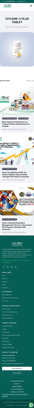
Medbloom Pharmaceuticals (10, 298)
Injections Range (7, 344)
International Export (7, 318)
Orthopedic (5, 338)
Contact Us (5, 287)
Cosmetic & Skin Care (8, 347)
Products (4, 281)
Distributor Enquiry (7, 315)
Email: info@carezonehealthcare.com (12, 363)
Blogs (3, 284)
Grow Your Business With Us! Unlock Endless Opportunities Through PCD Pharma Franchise (15, 174)
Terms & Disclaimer (22, 405)
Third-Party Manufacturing (9, 312)
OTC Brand (5, 301)
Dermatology (6, 332)
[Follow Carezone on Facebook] (3, 267)
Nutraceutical (6, 341)
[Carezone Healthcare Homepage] (7, 5)
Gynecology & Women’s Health (11, 335)
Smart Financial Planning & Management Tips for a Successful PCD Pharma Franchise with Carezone (17, 226)
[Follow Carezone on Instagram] (7, 267)
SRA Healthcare (6, 295)
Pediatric (4, 329)
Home (3, 275)
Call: (8, 1)
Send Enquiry (17, 373)
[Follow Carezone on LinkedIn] (11, 267)
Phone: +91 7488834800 (9, 361)
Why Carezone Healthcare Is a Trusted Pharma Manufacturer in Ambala (16, 124)
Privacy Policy (10, 405)
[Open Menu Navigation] (31, 6)
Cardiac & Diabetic (7, 326)
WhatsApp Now (17, 368)
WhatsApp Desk (21, 1)
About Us (4, 278)
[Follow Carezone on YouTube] (15, 267)
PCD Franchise (6, 309)
